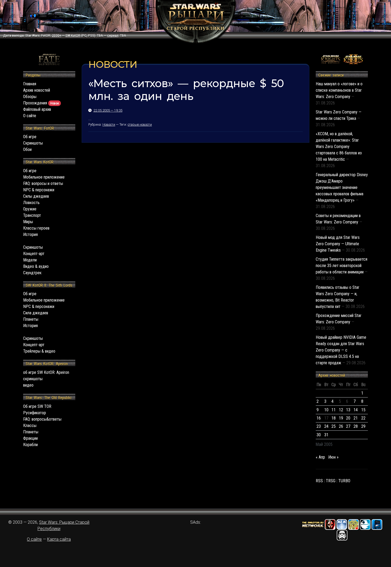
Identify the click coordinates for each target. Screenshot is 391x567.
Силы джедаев (36, 196)
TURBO (344, 480)
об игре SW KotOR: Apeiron (46, 372)
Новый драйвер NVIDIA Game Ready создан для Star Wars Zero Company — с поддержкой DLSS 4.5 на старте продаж (341, 350)
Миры (28, 221)
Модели (30, 260)
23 (319, 426)
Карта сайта (59, 539)
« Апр (320, 457)
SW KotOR (72, 35)
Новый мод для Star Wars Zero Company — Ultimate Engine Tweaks (338, 244)
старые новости (140, 124)
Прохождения (41, 102)
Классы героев (36, 228)
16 (319, 418)
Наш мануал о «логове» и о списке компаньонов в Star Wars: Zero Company (339, 90)
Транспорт (32, 215)
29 (363, 426)
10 (326, 409)
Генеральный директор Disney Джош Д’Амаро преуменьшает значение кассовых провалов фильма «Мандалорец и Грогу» (342, 187)
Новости (108, 124)
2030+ (56, 35)
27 (348, 426)
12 (341, 409)
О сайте (29, 115)
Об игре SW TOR (37, 406)
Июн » (333, 457)
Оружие (29, 208)
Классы (29, 425)
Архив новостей (36, 90)
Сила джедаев (35, 312)
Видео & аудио (36, 266)
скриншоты (33, 378)
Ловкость (31, 202)
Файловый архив (37, 109)
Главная (29, 83)
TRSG (330, 480)
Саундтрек (32, 272)
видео (28, 385)
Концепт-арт (33, 253)
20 (348, 418)
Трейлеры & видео (39, 351)
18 (333, 418)
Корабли (30, 444)
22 (363, 418)
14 (355, 409)
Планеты (30, 319)
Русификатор (34, 412)
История (30, 234)
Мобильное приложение (44, 177)
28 (355, 426)
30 (319, 434)
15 (363, 409)
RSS (319, 480)
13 (348, 409)
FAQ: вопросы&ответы (42, 419)
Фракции (30, 438)
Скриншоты (33, 143)
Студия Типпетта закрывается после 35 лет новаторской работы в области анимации (341, 265)
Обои (27, 149)
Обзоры (29, 96)
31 (326, 434)
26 (341, 426)
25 (333, 426)
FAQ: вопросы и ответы (43, 183)
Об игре (29, 136)
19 (341, 418)
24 (326, 426)
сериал (112, 35)
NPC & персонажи (38, 189)
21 (355, 418)
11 (333, 409)
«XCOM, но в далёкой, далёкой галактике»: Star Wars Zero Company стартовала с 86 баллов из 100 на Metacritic (339, 146)
